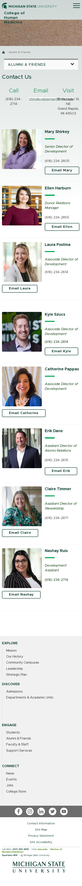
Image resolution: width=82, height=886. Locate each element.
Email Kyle (61, 351)
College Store (16, 791)
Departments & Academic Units (29, 697)
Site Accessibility (41, 842)
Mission (11, 650)
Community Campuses (22, 662)
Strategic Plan (16, 674)
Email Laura (19, 288)
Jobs (9, 785)
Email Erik (61, 471)
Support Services (19, 750)
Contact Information (41, 823)
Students (13, 732)
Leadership (14, 668)
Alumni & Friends (19, 52)
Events (11, 779)
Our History (14, 656)
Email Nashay (21, 594)
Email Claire (20, 533)
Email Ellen (62, 227)
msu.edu (42, 849)
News (10, 773)
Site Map (41, 829)
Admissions (14, 691)
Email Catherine (24, 413)
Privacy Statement (41, 835)
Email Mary (62, 170)
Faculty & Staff (17, 744)
